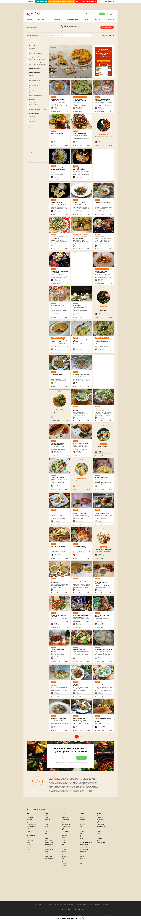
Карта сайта (105, 904)
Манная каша (65, 817)
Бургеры (47, 822)
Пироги (64, 842)
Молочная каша (66, 824)
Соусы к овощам (101, 821)
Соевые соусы (100, 824)
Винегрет (47, 853)
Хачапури (64, 856)
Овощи (28, 847)
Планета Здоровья (41, 1)
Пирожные (82, 821)
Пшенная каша (65, 815)
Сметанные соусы (101, 828)
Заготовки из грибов (84, 849)
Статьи (86, 19)
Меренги (82, 836)
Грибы (28, 849)
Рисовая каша (65, 819)
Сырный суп (30, 819)
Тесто (63, 837)
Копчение (82, 853)
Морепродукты (30, 846)
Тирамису (82, 831)
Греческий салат (48, 854)
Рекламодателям (42, 904)
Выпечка (64, 835)
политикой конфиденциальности (81, 762)
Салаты (47, 838)
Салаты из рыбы (48, 847)
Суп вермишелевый (31, 824)
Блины (63, 844)
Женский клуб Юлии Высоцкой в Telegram (61, 1)
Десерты (82, 813)
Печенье (64, 846)
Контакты (85, 904)
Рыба (28, 844)
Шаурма (47, 828)
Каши (63, 813)
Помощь (91, 904)
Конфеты (82, 817)
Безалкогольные (101, 842)
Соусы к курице (100, 817)
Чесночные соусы (101, 829)
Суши (46, 833)
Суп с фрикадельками (32, 826)
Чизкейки (82, 822)
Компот (81, 863)
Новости (97, 19)
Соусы (99, 813)
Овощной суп (30, 822)
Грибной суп (30, 817)
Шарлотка (64, 863)
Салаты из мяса (48, 840)
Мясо (28, 837)
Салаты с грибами (49, 846)
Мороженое (82, 819)
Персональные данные (53, 904)
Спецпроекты (98, 904)
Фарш (28, 842)
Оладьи (64, 851)
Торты (81, 815)
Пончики (64, 860)
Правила (79, 904)
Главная (66, 29)
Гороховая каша (66, 829)
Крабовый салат (48, 856)
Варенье (82, 860)
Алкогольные (100, 840)
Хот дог (46, 826)
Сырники (64, 849)
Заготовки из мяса (84, 844)
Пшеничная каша (66, 831)
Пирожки (64, 847)
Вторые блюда (31, 835)
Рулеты (64, 854)
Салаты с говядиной (49, 844)
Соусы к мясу (100, 815)
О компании (34, 904)
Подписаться (81, 758)
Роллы (46, 835)
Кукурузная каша (66, 826)
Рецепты (29, 19)
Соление (82, 854)
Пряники (64, 865)
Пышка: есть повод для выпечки (86, 1)
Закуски (47, 813)
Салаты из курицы (49, 842)
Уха (28, 829)
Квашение (82, 856)
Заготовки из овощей (85, 847)
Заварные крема (83, 829)
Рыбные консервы (84, 846)
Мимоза (46, 860)
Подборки (109, 19)
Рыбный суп (30, 821)
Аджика (99, 831)
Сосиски (46, 817)
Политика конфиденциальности (67, 904)
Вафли (63, 858)
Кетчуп (98, 833)
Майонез (99, 835)
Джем (81, 861)
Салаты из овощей (49, 849)
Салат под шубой (49, 858)
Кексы (63, 853)
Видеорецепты (42, 19)
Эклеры (81, 833)
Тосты (46, 831)
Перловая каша (65, 828)
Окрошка (29, 831)
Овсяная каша (65, 821)
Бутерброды (47, 819)
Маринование (83, 858)
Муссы (81, 828)
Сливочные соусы (101, 822)
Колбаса (46, 815)
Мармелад (82, 824)
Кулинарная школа (72, 19)
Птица (28, 839)
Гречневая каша (66, 822)
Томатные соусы (101, 826)
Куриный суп (30, 815)
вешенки (54, 778)
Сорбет (81, 838)
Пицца (63, 840)
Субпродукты (30, 840)
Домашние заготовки (86, 842)
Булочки (64, 861)
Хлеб (63, 839)
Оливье (46, 851)
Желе (81, 826)
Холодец (47, 829)
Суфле (81, 835)
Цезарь (46, 861)
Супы (28, 813)
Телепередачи (57, 19)
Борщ (28, 828)
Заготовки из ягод (84, 851)
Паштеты (47, 821)
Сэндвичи (47, 824)
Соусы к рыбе (100, 819)
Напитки (99, 838)
